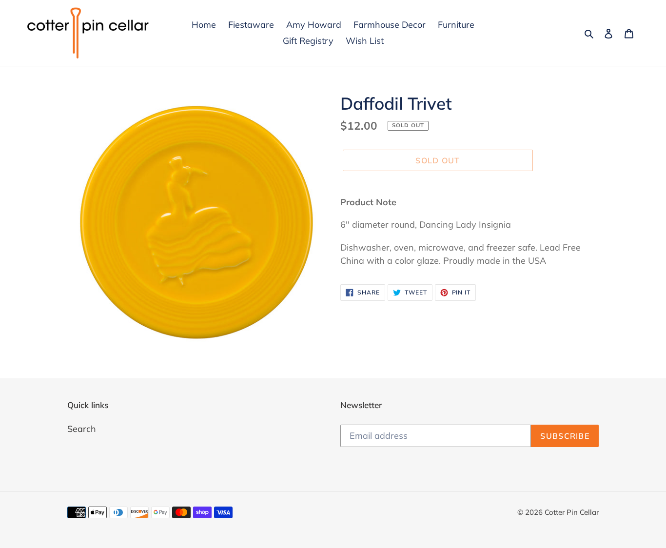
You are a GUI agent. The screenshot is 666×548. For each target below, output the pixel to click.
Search (81, 428)
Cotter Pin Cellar (572, 512)
